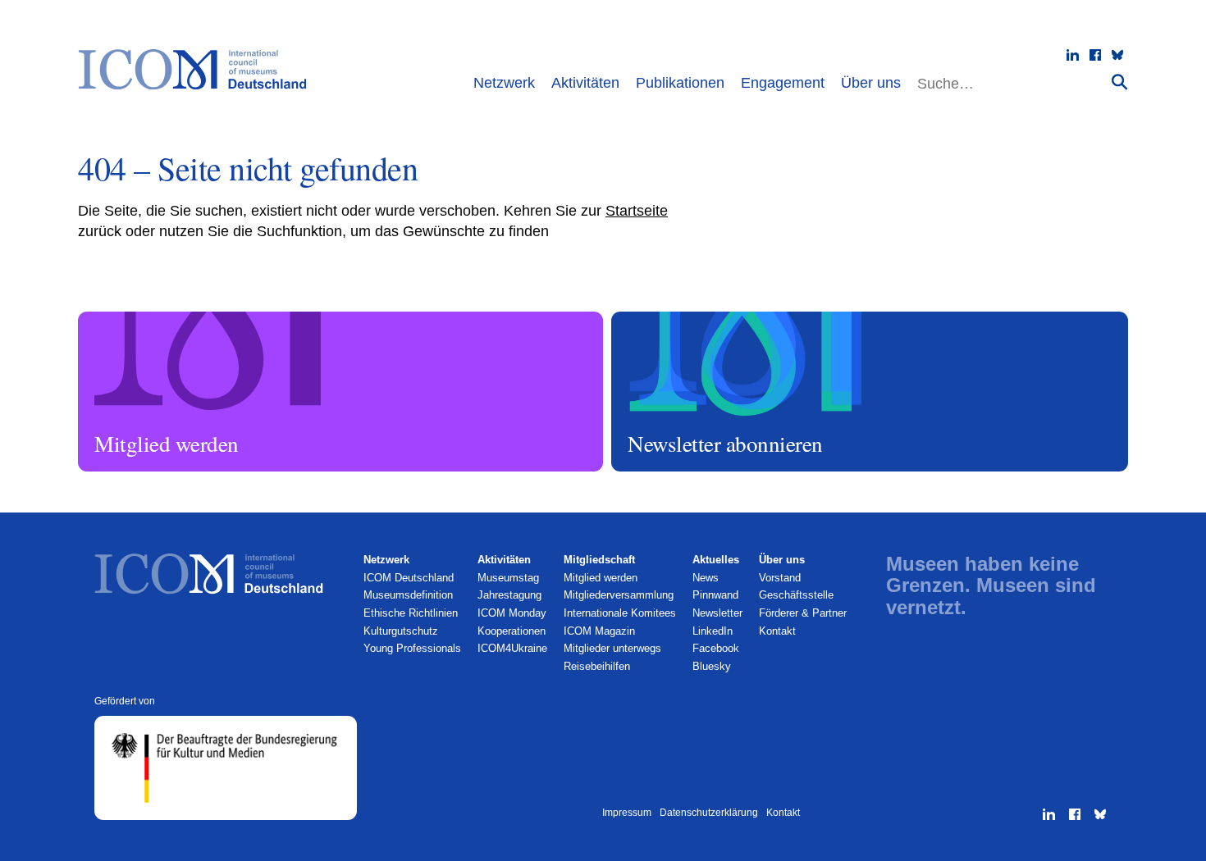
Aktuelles (715, 560)
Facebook (715, 648)
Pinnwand (715, 595)
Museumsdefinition (408, 595)
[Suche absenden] (1120, 81)
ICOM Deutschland (408, 578)
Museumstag (508, 578)
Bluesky (711, 666)
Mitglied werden (118, 319)
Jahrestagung (509, 595)
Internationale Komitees (620, 613)
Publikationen (680, 82)
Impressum (626, 812)
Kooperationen (511, 631)
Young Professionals (412, 648)
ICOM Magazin (599, 631)
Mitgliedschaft (599, 560)
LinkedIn (712, 631)
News (705, 578)
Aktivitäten (585, 82)
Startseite (636, 211)
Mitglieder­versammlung (619, 595)
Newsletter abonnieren (665, 319)
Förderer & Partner (803, 613)
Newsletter (717, 613)
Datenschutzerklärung (709, 812)
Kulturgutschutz (400, 631)
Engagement (783, 82)
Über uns (871, 82)
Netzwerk (504, 82)
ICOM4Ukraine (512, 648)
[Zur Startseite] (200, 69)
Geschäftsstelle (796, 595)
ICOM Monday (511, 613)
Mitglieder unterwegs (612, 648)
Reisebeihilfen (597, 666)
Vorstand (780, 578)
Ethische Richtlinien (410, 613)
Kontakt (777, 631)
